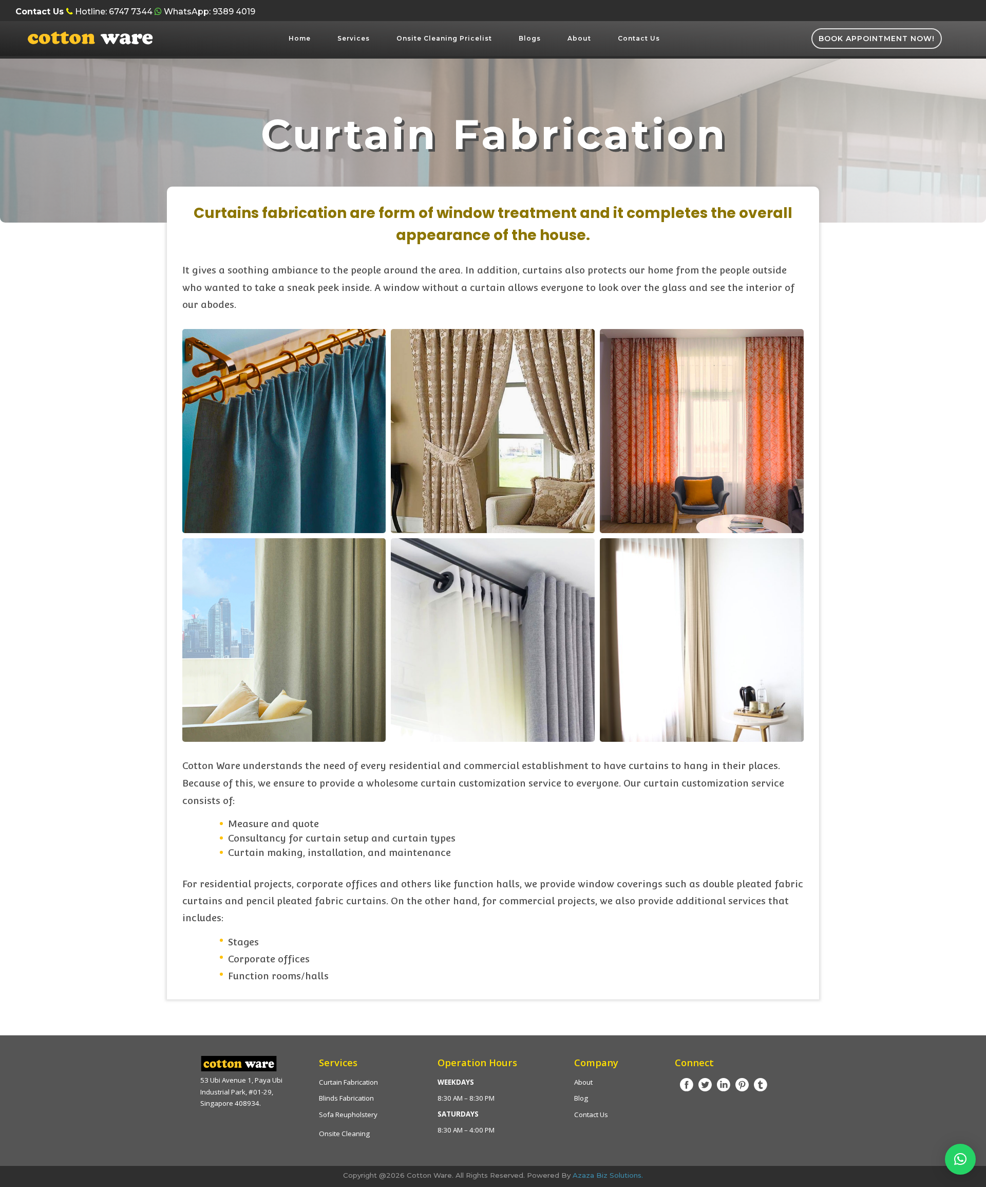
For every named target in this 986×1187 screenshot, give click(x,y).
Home (300, 38)
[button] (960, 1159)
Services (353, 38)
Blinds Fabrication (346, 1098)
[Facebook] (686, 1084)
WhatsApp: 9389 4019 (208, 11)
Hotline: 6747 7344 (114, 11)
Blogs (530, 38)
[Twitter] (705, 1084)
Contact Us (639, 38)
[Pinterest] (742, 1084)
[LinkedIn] (723, 1084)
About (579, 38)
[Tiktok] (760, 1084)
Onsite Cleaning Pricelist (444, 38)
